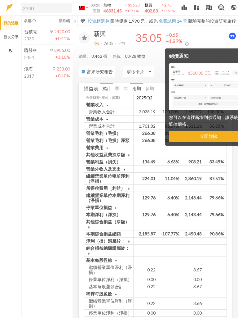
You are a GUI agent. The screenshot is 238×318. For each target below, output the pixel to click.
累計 (106, 88)
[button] (45, 8)
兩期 (136, 88)
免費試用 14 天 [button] (173, 21)
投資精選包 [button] (98, 21)
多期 (149, 88)
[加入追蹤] (84, 37)
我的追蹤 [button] (11, 22)
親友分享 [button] (11, 36)
